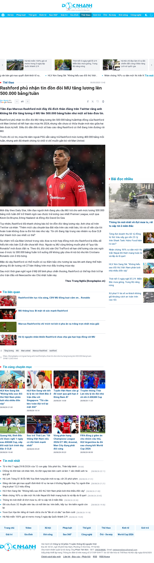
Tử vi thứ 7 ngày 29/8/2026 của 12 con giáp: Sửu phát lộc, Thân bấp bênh (43, 466)
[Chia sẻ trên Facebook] (88, 101)
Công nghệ (136, 15)
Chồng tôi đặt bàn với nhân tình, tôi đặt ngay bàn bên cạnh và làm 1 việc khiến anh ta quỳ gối (54, 473)
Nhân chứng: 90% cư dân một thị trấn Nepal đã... (112, 75)
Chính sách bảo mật (51, 556)
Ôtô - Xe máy (109, 15)
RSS (95, 556)
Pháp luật (21, 15)
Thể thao (85, 15)
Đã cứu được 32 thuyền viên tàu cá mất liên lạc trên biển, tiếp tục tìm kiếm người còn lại (54, 506)
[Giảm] (16, 101)
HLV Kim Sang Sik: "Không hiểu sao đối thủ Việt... (56, 75)
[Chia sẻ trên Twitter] (92, 101)
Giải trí (64, 15)
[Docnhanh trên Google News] (6, 101)
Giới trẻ (97, 15)
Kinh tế (42, 15)
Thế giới (32, 15)
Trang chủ (9, 528)
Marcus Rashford (40, 351)
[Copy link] (98, 101)
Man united (25, 351)
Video (28, 528)
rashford (53, 351)
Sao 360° (53, 15)
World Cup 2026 (125, 534)
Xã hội (11, 15)
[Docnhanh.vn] (18, 548)
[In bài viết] (103, 101)
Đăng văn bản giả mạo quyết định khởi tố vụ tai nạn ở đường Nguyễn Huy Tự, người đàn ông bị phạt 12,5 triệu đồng (54, 485)
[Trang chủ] (3, 15)
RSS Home (104, 556)
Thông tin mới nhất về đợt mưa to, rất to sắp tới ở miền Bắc (40, 500)
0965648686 (100, 550)
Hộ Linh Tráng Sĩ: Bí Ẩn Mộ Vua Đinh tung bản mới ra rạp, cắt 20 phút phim (48, 478)
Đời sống (123, 15)
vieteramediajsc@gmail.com (125, 550)
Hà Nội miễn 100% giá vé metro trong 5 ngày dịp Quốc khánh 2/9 (43, 516)
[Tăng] (27, 101)
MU (17, 351)
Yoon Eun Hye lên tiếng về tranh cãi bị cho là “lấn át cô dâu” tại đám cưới (47, 512)
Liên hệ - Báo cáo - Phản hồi (77, 556)
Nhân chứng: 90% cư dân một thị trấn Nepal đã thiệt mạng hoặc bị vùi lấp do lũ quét (52, 495)
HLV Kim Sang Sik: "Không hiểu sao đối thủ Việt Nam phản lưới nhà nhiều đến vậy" (51, 491)
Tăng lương (9, 351)
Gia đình (74, 15)
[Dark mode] (146, 15)
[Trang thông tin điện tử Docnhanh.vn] (77, 6)
